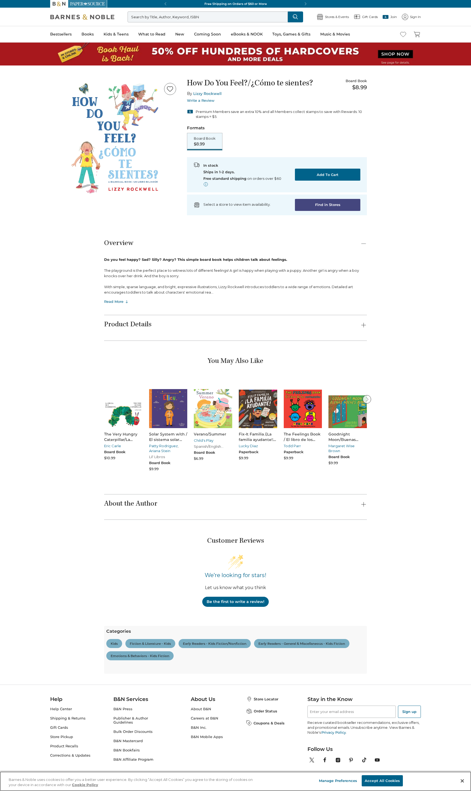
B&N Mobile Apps (207, 737)
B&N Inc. (198, 728)
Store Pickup (61, 737)
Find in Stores (327, 204)
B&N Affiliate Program (133, 759)
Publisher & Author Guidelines (130, 720)
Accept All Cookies (382, 780)
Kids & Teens (116, 34)
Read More (113, 301)
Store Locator (266, 699)
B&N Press (122, 709)
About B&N (201, 709)
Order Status (265, 711)
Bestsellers (61, 34)
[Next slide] (367, 399)
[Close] (462, 781)
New (179, 34)
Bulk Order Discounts (133, 732)
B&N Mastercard (128, 741)
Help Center (61, 709)
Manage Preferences (338, 780)
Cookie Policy (85, 785)
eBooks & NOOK (247, 34)
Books (87, 34)
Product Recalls (64, 746)
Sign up (409, 711)
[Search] (295, 16)
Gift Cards (59, 728)
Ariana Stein (159, 451)
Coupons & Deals (269, 723)
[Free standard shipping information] (206, 184)
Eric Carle (112, 446)
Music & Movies (335, 34)
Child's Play (203, 440)
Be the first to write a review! (235, 601)
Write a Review (201, 100)
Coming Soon (207, 34)
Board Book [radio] (205, 141)
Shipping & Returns (68, 718)
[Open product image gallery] (115, 138)
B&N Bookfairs (126, 750)
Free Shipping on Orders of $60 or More (230, 4)
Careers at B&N (204, 718)
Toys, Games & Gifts (291, 34)
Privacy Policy (333, 732)
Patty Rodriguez (163, 446)
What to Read (151, 34)
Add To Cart (328, 174)
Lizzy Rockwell (207, 93)
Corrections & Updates (70, 755)
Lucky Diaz (248, 446)
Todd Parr (292, 446)
